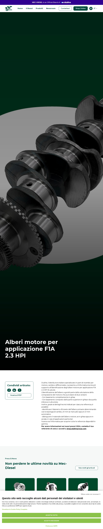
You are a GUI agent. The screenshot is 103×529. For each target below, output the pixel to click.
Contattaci (65, 8)
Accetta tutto (51, 515)
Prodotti (39, 8)
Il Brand (29, 8)
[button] (95, 8)
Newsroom (51, 8)
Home (20, 8)
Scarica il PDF (16, 395)
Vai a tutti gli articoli (86, 468)
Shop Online (81, 8)
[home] (8, 8)
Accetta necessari (51, 521)
